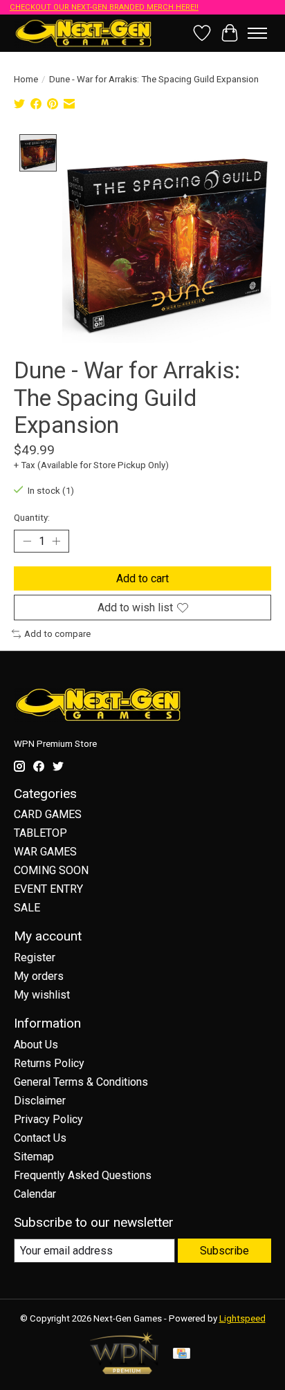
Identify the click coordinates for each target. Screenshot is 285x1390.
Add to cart (142, 578)
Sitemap (34, 1156)
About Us (36, 1044)
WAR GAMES (45, 851)
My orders (39, 976)
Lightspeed (242, 1318)
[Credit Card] (181, 1354)
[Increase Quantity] (56, 541)
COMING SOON (51, 870)
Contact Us (40, 1138)
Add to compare (57, 634)
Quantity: (32, 517)
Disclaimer (40, 1100)
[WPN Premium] (124, 1370)
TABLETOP (40, 833)
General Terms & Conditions (81, 1081)
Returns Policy (49, 1063)
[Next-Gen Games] (84, 33)
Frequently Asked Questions (82, 1175)
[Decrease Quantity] (27, 541)
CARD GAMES (48, 814)
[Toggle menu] (257, 33)
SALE (27, 907)
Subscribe (224, 1250)
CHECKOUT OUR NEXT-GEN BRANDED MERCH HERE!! (104, 7)
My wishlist (42, 994)
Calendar (35, 1194)
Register (34, 957)
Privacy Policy (48, 1119)
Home (26, 79)
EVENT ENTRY (48, 889)
